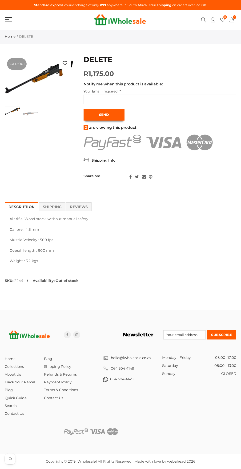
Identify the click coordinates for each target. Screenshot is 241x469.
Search (11, 406)
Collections (14, 366)
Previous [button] (17, 79)
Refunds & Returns (60, 374)
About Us (13, 374)
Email (144, 177)
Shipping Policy (57, 366)
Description (21, 207)
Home (10, 36)
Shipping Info (104, 160)
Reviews (79, 207)
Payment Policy (58, 382)
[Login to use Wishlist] (65, 63)
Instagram (76, 334)
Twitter (137, 177)
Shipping (52, 207)
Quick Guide (16, 398)
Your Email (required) (102, 91)
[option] (39, 80)
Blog (9, 390)
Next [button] (60, 79)
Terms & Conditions (61, 390)
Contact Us (14, 413)
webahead (176, 461)
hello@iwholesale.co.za (131, 358)
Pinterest (150, 177)
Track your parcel (20, 382)
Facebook (130, 177)
